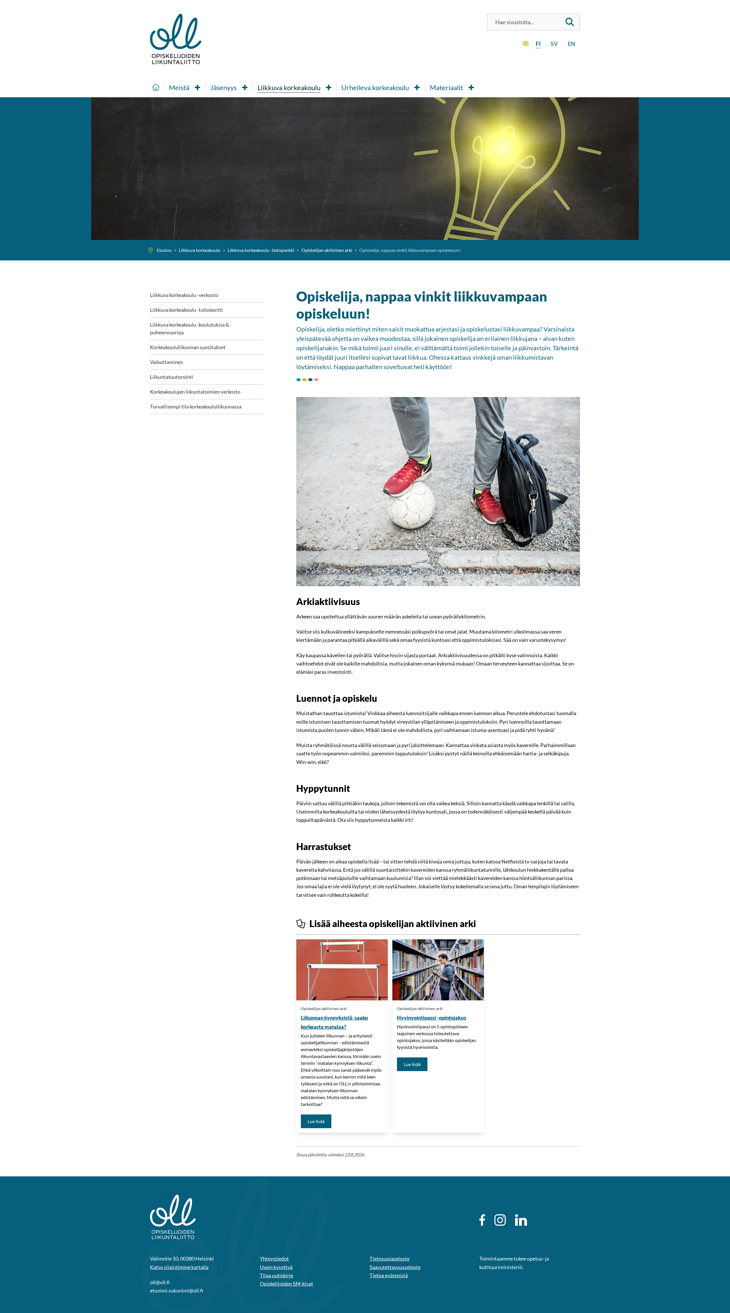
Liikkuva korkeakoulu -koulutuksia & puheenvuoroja (189, 328)
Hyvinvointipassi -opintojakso (431, 1018)
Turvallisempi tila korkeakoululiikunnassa (196, 406)
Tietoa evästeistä (389, 1275)
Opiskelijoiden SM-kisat (286, 1283)
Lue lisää (319, 1121)
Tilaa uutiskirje (276, 1275)
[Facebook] (482, 1220)
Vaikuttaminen (166, 362)
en (571, 43)
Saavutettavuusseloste (395, 1267)
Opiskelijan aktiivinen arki (324, 1008)
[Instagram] (500, 1220)
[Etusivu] (156, 86)
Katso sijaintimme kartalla (179, 1267)
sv (554, 43)
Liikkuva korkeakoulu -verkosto (184, 295)
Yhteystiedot (274, 1258)
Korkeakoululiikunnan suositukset (188, 347)
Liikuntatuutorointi (171, 377)
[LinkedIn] (521, 1220)
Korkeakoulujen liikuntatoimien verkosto (195, 392)
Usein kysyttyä (276, 1267)
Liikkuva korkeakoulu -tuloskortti (186, 310)
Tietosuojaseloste (389, 1258)
